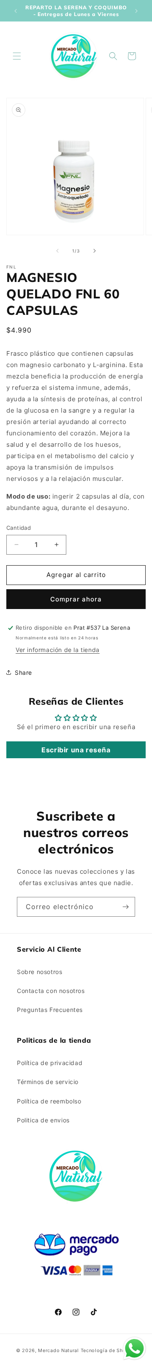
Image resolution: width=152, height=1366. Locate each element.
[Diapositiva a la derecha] (94, 251)
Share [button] (23, 672)
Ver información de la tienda (58, 649)
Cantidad (18, 527)
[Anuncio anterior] (15, 11)
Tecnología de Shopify (108, 1350)
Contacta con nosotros (51, 990)
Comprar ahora (76, 599)
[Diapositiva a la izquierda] (57, 251)
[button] (17, 56)
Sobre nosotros (39, 971)
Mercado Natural (58, 1350)
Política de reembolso (49, 1101)
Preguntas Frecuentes (50, 1009)
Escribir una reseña (75, 750)
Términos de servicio (48, 1081)
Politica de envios (43, 1120)
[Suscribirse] (125, 907)
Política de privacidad (49, 1062)
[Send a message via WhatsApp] (134, 1348)
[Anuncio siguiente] (136, 11)
